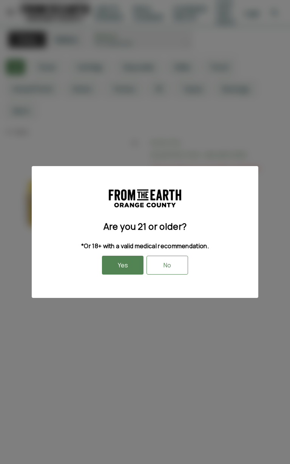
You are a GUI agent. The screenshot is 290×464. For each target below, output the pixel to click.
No (167, 265)
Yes (123, 265)
